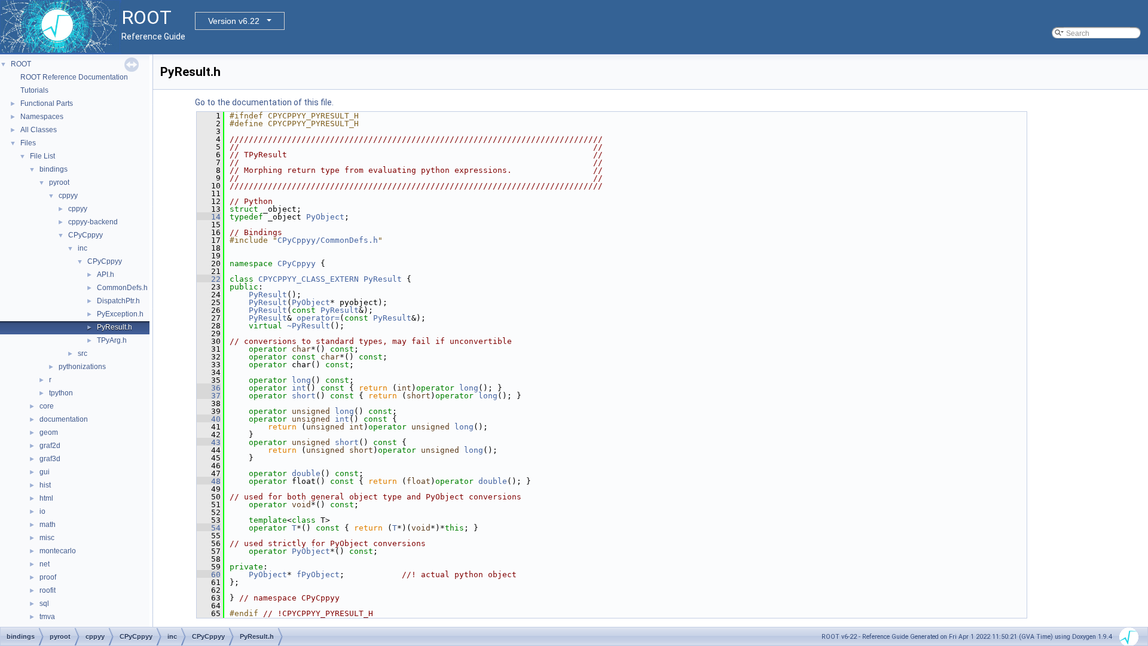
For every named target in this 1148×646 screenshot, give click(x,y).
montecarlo (57, 551)
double (306, 473)
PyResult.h (114, 327)
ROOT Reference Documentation (74, 77)
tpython (61, 393)
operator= (318, 317)
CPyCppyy (85, 235)
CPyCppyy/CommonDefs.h (327, 240)
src (82, 353)
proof (47, 577)
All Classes (38, 130)
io (42, 511)
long (301, 380)
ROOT (21, 64)
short (304, 395)
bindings (53, 169)
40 (209, 419)
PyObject (325, 216)
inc (82, 248)
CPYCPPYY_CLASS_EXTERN (308, 279)
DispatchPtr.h (118, 301)
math (47, 524)
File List (42, 156)
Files (28, 143)
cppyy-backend (93, 222)
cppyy (68, 195)
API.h (105, 274)
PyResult (383, 279)
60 (209, 574)
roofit (47, 590)
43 (209, 442)
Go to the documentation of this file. (264, 102)
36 (209, 387)
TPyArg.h (112, 340)
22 (209, 279)
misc (46, 538)
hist (45, 485)
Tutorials (34, 90)
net (44, 564)
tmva (47, 617)
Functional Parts (46, 103)
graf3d (49, 459)
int (299, 387)
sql (44, 603)
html (46, 498)
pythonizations (82, 366)
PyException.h (120, 314)
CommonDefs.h (122, 288)
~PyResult (308, 325)
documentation (63, 419)
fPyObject (318, 574)
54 (209, 527)
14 (209, 216)
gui (44, 472)
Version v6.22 (233, 21)
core (46, 406)
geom (48, 432)
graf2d (49, 445)
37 (209, 395)
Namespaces (41, 116)
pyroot (59, 182)
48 (209, 481)
